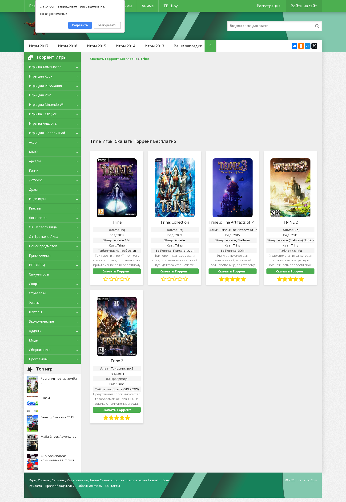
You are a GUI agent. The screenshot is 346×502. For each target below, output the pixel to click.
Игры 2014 (125, 46)
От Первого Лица (43, 227)
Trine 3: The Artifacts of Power (233, 222)
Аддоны (35, 331)
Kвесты (35, 208)
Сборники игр (40, 349)
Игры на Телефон (43, 114)
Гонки (33, 170)
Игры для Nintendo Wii (46, 104)
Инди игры (37, 199)
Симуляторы (39, 274)
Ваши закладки (193, 46)
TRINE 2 (290, 222)
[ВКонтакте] (294, 46)
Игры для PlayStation (45, 85)
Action (34, 142)
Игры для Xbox (40, 76)
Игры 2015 (96, 46)
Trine (117, 222)
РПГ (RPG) (37, 265)
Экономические (41, 321)
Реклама (35, 486)
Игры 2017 (38, 46)
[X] (314, 46)
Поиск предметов (43, 246)
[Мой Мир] (307, 46)
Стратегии (37, 293)
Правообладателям (60, 486)
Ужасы (34, 302)
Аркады (35, 161)
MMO (33, 151)
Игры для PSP (40, 95)
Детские (35, 180)
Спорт (34, 283)
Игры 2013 (154, 46)
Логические (38, 217)
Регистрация (268, 5)
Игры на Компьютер (45, 67)
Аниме (148, 5)
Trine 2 (116, 360)
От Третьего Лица (43, 236)
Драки (34, 189)
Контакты (112, 486)
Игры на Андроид (42, 123)
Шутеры (35, 312)
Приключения (40, 255)
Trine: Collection (174, 222)
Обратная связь (90, 486)
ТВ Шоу (170, 5)
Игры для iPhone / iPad (47, 133)
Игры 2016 (67, 46)
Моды (33, 340)
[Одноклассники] (301, 46)
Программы (38, 359)
